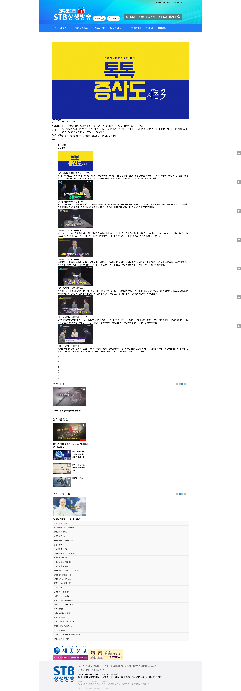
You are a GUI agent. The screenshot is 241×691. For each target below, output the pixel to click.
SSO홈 (179, 3)
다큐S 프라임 (58, 609)
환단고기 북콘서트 (61, 518)
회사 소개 (81, 666)
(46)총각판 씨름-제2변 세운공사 (70, 288)
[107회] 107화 (77, 478)
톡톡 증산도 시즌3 (68, 122)
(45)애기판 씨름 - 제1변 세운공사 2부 (72, 317)
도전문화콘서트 (59, 536)
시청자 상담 (154, 17)
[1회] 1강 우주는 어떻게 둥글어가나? (78, 467)
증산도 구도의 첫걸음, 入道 (64, 540)
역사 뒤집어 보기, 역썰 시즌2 (64, 553)
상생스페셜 (116, 28)
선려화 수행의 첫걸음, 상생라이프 (66, 570)
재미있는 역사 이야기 (61, 639)
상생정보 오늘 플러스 (61, 592)
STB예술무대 (134, 28)
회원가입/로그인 (168, 3)
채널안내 (130, 17)
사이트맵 (120, 666)
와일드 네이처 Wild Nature (63, 626)
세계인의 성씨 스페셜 (61, 596)
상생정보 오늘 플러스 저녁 (63, 605)
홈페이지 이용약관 (98, 670)
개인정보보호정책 (84, 670)
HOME (158, 3)
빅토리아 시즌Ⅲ (60, 630)
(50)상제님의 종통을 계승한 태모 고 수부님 (99, 136)
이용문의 (112, 666)
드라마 (149, 28)
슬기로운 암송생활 (60, 557)
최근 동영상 (62, 145)
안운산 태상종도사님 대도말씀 (65, 528)
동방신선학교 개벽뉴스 (62, 579)
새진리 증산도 (62, 28)
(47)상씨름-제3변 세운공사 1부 (70, 259)
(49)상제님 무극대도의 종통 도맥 (70, 202)
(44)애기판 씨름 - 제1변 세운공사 (71, 346)
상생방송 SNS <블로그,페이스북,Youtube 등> (140, 666)
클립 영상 (61, 148)
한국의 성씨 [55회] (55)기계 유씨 (67, 410)
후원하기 (168, 17)
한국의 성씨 (58, 545)
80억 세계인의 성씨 (61, 566)
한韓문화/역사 (82, 28)
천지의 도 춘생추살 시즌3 (63, 600)
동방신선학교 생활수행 (62, 583)
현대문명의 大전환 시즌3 (63, 575)
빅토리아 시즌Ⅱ (60, 617)
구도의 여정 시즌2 (60, 588)
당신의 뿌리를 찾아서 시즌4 (64, 622)
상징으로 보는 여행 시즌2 (63, 562)
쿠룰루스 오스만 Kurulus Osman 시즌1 (68, 634)
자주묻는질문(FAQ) (101, 666)
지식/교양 (100, 28)
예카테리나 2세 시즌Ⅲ (62, 613)
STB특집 (162, 28)
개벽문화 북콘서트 (60, 523)
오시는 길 (89, 666)
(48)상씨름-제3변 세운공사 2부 (70, 230)
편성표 (141, 17)
